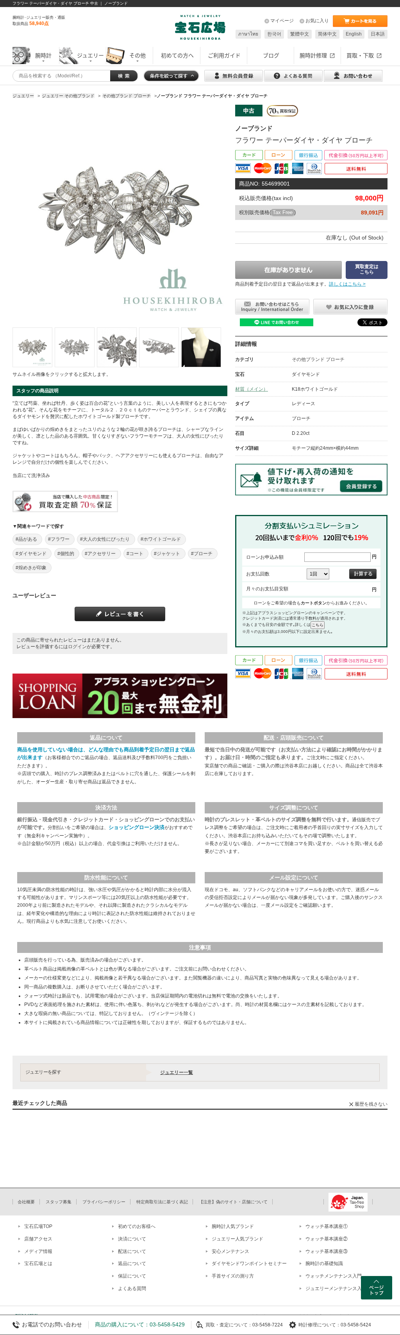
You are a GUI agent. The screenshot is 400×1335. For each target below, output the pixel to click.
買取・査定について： (228, 1325)
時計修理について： (319, 1325)
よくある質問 (132, 1288)
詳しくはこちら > (347, 284)
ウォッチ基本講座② (326, 1239)
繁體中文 (299, 34)
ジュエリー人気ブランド (237, 1239)
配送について (132, 1251)
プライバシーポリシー (103, 1201)
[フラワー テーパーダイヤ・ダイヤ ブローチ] (32, 347)
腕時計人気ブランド (233, 1226)
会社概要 (26, 1201)
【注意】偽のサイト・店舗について (233, 1201)
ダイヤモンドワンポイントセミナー (249, 1263)
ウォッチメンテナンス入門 (333, 1276)
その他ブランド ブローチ (318, 359)
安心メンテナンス (230, 1251)
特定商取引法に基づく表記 (162, 1201)
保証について (132, 1276)
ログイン (77, 646)
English (354, 34)
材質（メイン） (251, 389)
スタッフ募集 (58, 1201)
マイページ (282, 20)
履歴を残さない (371, 1104)
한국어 (274, 34)
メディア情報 (38, 1251)
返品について (132, 1263)
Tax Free (283, 212)
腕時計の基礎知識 (324, 1263)
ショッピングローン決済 (136, 827)
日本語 (378, 34)
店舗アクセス (38, 1239)
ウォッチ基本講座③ (326, 1251)
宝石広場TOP (38, 1226)
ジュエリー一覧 (176, 1072)
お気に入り (317, 20)
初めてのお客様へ (136, 1226)
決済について (132, 1239)
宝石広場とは (38, 1263)
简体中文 (327, 34)
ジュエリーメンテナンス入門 (335, 1288)
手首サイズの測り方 (233, 1276)
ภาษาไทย (248, 34)
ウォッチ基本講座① (326, 1226)
